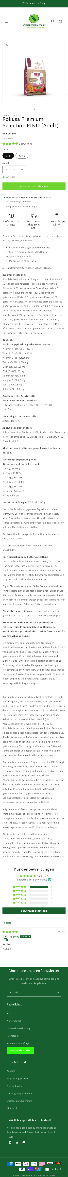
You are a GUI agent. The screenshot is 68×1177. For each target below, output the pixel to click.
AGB (9, 1013)
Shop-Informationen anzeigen (22, 206)
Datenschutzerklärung (19, 1028)
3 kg (8, 155)
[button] (6, 21)
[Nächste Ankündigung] (62, 3)
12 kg (22, 155)
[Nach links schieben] (26, 109)
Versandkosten (15, 1085)
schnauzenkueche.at (29, 1175)
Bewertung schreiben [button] (34, 910)
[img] (10, 931)
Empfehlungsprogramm (19, 1100)
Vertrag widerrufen (20, 1050)
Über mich (12, 1108)
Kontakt (11, 1070)
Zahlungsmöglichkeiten (19, 1093)
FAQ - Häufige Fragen (18, 1078)
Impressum (13, 1035)
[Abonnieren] (57, 993)
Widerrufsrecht (14, 1020)
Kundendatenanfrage (18, 1043)
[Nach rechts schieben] (41, 109)
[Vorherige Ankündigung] (6, 3)
